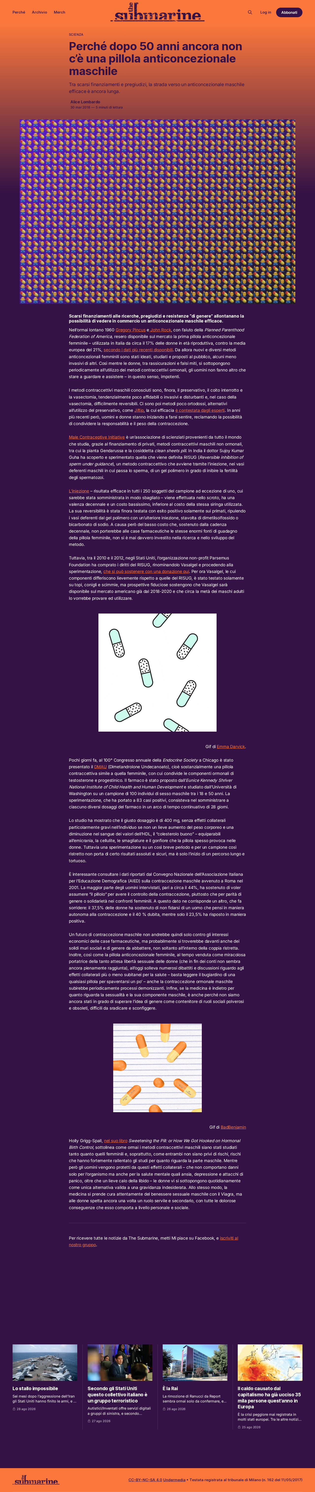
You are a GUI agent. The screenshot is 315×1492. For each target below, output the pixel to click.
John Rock (160, 329)
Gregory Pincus (131, 329)
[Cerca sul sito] (250, 12)
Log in (265, 12)
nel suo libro (115, 1140)
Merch (59, 12)
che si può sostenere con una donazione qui (146, 571)
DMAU (100, 766)
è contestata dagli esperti (200, 410)
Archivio (39, 12)
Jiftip (139, 410)
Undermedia (174, 1479)
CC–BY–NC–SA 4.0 (145, 1479)
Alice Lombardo (85, 101)
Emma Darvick (231, 746)
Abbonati (289, 12)
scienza (76, 34)
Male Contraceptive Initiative (97, 437)
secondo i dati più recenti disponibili (138, 349)
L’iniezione (79, 491)
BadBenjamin (233, 1127)
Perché (19, 12)
